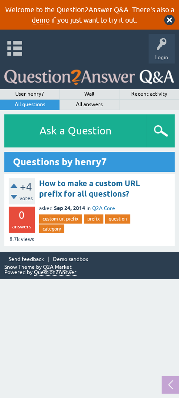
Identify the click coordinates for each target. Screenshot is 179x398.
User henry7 (29, 94)
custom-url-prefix (61, 218)
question (118, 218)
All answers (89, 104)
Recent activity (149, 94)
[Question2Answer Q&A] (89, 74)
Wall (89, 94)
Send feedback (26, 259)
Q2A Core (103, 208)
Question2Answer (55, 272)
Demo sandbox (70, 259)
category (52, 228)
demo (41, 20)
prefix (93, 218)
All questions (30, 104)
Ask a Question (76, 131)
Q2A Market (57, 267)
